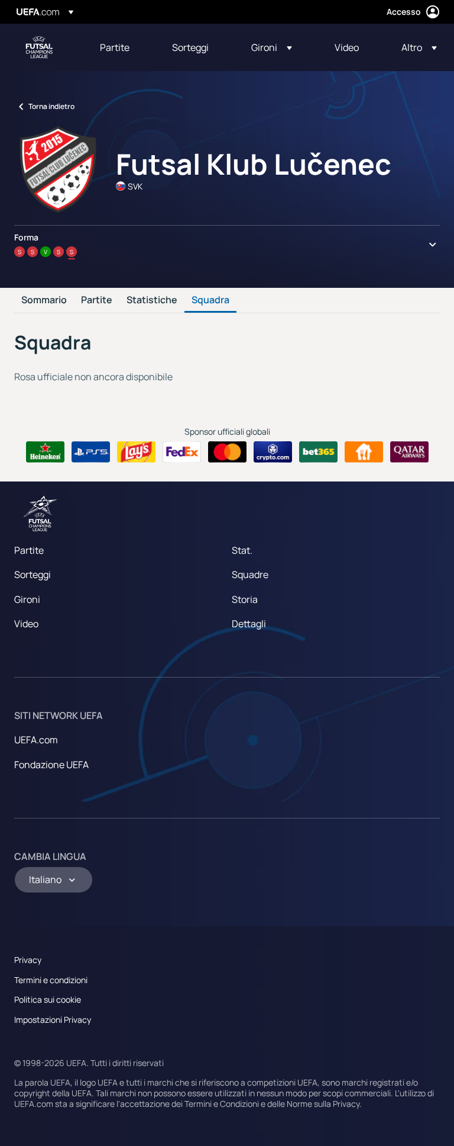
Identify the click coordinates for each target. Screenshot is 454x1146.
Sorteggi (32, 574)
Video (26, 623)
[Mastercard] (227, 452)
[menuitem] (121, 47)
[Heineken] (45, 452)
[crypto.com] (273, 452)
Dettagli (249, 623)
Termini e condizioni (50, 980)
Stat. (242, 550)
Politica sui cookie (47, 999)
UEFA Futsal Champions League (39, 47)
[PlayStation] (91, 452)
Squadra (210, 300)
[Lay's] (136, 452)
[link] (114, 47)
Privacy (27, 959)
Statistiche (152, 300)
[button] (272, 47)
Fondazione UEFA (51, 764)
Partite (96, 300)
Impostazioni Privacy (52, 1019)
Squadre (250, 574)
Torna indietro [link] (51, 106)
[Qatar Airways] (409, 452)
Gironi (27, 599)
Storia (245, 599)
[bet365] (318, 452)
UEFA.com (36, 739)
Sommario (44, 300)
